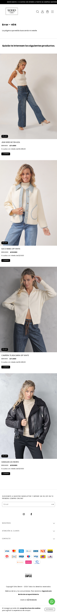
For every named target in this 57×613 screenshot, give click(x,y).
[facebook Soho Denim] (31, 514)
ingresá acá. (47, 591)
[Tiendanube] (28, 600)
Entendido (49, 609)
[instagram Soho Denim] (24, 514)
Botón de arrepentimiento (28, 594)
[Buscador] (37, 12)
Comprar (6, 154)
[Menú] (52, 12)
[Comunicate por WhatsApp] (52, 601)
